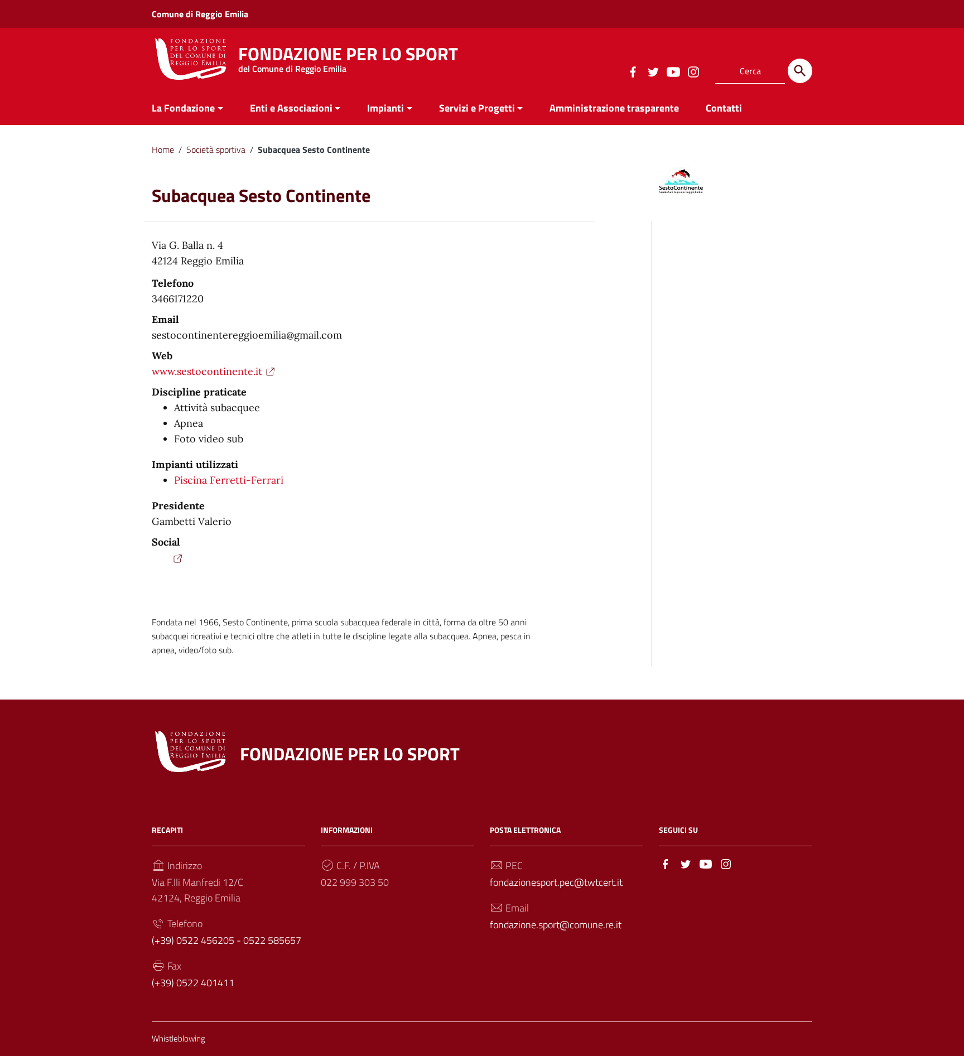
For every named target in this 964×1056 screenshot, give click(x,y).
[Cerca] (800, 71)
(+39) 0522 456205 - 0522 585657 (226, 940)
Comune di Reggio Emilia (200, 14)
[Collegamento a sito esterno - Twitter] (652, 71)
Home (163, 149)
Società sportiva (215, 149)
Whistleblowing (178, 1038)
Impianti (385, 107)
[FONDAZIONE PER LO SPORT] (191, 57)
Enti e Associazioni (291, 107)
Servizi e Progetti (477, 107)
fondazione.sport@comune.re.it (555, 924)
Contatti (724, 107)
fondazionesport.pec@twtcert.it (556, 882)
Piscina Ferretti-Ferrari (228, 480)
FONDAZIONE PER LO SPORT (348, 56)
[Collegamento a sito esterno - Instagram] (693, 71)
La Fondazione (183, 107)
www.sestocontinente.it (207, 371)
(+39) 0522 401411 (193, 982)
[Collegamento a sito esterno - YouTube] (672, 71)
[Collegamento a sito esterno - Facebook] (632, 71)
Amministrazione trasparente (614, 107)
